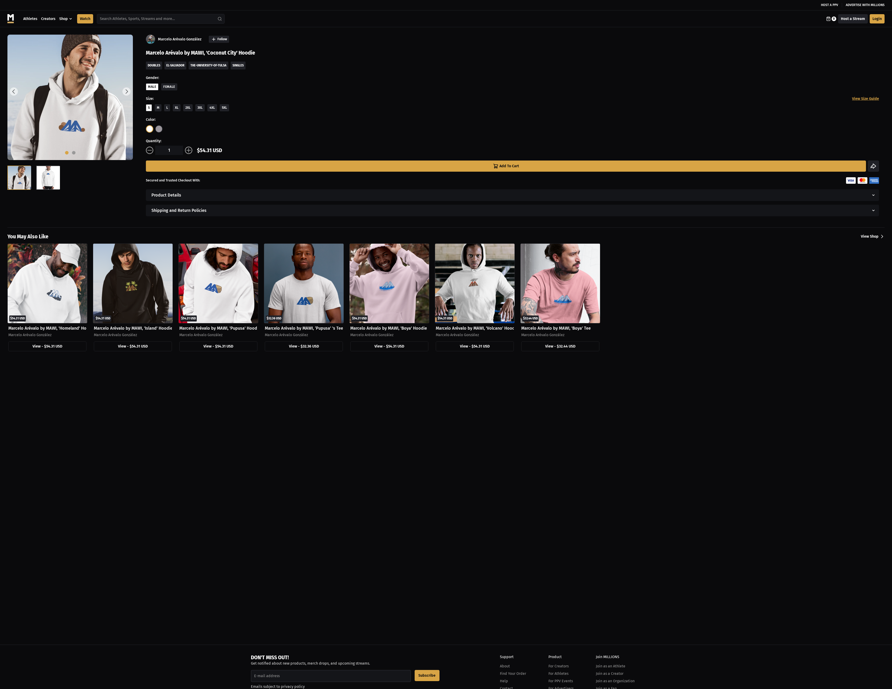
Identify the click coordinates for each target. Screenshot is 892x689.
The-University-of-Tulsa (208, 65)
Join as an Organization (615, 681)
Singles (238, 65)
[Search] (220, 19)
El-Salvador (175, 65)
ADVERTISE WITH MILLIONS (865, 5)
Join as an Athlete (610, 666)
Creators (48, 18)
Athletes (30, 18)
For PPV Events (560, 681)
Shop (63, 18)
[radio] (149, 129)
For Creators (558, 666)
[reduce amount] (149, 150)
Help (504, 681)
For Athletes (558, 673)
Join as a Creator (609, 673)
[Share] (873, 166)
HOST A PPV (829, 5)
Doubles (154, 65)
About (505, 666)
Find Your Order (513, 673)
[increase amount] (188, 150)
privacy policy (293, 686)
